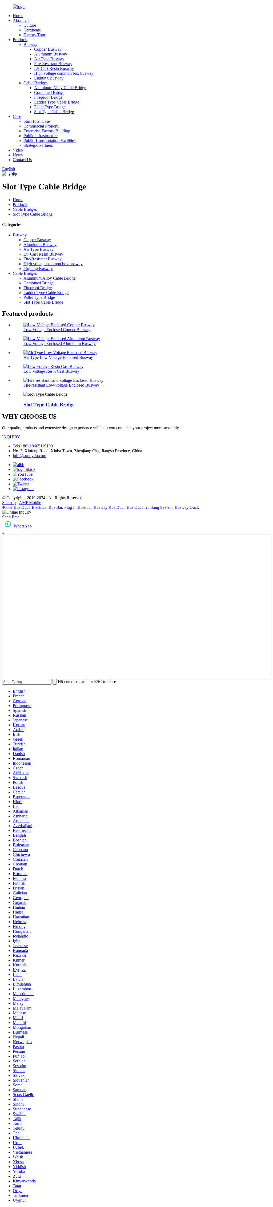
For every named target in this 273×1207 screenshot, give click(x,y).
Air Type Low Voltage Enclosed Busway (58, 357)
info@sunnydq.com (29, 455)
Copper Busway (48, 49)
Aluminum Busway (50, 54)
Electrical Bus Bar (47, 507)
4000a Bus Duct (16, 507)
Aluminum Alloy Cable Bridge (60, 87)
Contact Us (22, 159)
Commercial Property (41, 126)
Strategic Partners (38, 145)
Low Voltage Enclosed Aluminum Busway (59, 343)
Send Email (12, 517)
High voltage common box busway (63, 73)
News (18, 155)
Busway (30, 44)
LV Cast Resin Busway (54, 68)
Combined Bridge (49, 92)
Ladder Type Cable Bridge (56, 102)
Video (18, 150)
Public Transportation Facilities (49, 140)
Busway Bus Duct (109, 507)
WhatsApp (23, 526)
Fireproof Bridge (48, 97)
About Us (21, 20)
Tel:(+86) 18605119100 (33, 446)
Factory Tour (34, 35)
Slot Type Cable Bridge (54, 111)
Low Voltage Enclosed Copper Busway (56, 329)
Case (17, 116)
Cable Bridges (35, 83)
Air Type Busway (49, 59)
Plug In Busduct (77, 507)
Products (20, 39)
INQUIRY (11, 437)
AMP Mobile (30, 502)
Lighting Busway (48, 78)
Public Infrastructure (40, 135)
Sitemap (9, 502)
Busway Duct (186, 507)
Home (18, 15)
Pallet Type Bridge (50, 107)
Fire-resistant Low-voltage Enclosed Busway (61, 385)
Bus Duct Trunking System (149, 507)
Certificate (32, 30)
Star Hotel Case (36, 121)
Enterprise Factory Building (46, 131)
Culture (29, 25)
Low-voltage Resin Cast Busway (51, 371)
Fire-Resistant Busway (53, 63)
